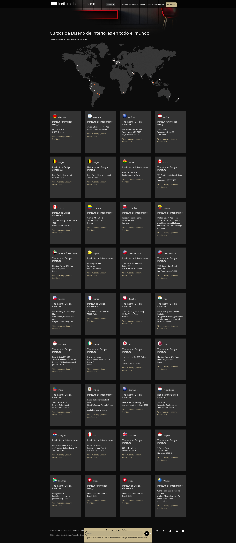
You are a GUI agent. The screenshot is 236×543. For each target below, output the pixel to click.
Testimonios (133, 4)
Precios (142, 4)
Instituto (125, 4)
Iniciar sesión (159, 4)
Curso (118, 4)
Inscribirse (171, 4)
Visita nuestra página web (62, 136)
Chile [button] (110, 4)
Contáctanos (57, 139)
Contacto (150, 4)
